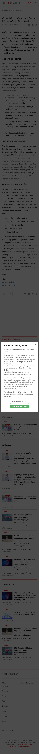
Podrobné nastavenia (19, 402)
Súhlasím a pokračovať (19, 406)
